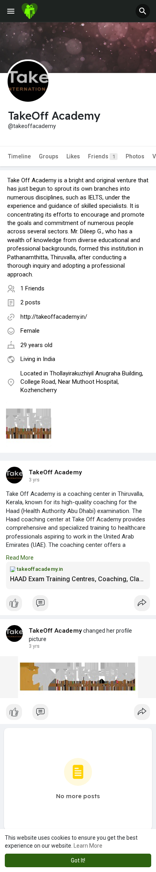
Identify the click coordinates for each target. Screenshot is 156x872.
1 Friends (32, 288)
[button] (143, 11)
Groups (48, 156)
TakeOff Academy (55, 472)
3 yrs (34, 480)
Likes (73, 156)
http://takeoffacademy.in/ (53, 316)
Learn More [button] (88, 845)
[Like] (78, 605)
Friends (101, 156)
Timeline (19, 156)
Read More (20, 557)
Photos (135, 156)
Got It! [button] (78, 860)
